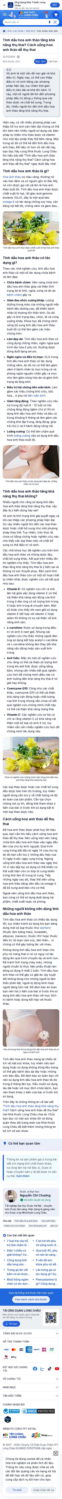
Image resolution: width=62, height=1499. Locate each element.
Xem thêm (22, 1176)
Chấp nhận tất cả (43, 1489)
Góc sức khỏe (15, 31)
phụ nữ (54, 1225)
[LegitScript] (20, 1419)
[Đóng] (4, 5)
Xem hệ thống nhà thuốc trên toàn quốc (31, 1292)
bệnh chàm (14, 294)
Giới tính (30, 31)
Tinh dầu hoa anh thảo (26, 1221)
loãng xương (22, 435)
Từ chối (17, 1489)
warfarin (45, 927)
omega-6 (8, 201)
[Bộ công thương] (11, 1411)
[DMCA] (38, 1411)
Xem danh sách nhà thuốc (31, 1299)
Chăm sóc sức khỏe (14, 1225)
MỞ (55, 4)
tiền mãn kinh (36, 395)
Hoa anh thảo (12, 177)
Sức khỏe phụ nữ (37, 1225)
